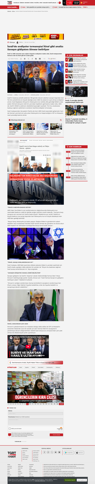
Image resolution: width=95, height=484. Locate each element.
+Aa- (44, 58)
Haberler (9, 11)
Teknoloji (31, 474)
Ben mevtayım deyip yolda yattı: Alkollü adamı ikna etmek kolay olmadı (78, 164)
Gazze (14, 98)
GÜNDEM (22, 2)
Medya (19, 474)
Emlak (8, 476)
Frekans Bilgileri (26, 455)
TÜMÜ (85, 7)
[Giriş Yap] (59, 2)
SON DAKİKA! (12, 7)
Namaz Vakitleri (21, 476)
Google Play (70, 452)
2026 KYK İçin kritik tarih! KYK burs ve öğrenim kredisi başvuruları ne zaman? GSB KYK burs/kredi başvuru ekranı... (78, 158)
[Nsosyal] (35, 59)
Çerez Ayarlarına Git (82, 480)
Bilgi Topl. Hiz (35, 455)
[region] (48, 480)
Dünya (13, 11)
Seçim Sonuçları (32, 469)
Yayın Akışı (31, 476)
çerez (33, 479)
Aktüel (8, 464)
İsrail (9, 98)
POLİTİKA (36, 2)
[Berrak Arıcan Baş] (17, 42)
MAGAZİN (45, 2)
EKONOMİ (27, 2)
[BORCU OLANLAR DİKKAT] (35, 387)
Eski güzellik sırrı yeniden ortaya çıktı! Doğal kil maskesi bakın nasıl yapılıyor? (59, 471)
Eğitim (8, 473)
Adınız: (10, 410)
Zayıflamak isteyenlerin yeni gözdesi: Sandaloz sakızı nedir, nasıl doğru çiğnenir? (59, 476)
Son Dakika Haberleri (33, 471)
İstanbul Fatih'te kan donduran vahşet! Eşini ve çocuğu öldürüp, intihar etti (70, 7)
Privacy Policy (35, 454)
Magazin (19, 471)
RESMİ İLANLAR (52, 2)
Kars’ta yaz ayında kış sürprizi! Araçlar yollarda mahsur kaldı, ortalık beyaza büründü (78, 171)
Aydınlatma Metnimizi (40, 480)
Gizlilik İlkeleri (35, 452)
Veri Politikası (35, 457)
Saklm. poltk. (25, 459)
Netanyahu (33, 102)
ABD (38, 100)
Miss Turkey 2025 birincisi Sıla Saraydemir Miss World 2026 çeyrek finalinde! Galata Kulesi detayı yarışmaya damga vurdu (79, 177)
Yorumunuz (19, 417)
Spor (30, 473)
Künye (24, 452)
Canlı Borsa (9, 466)
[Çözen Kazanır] (35, 37)
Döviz (8, 469)
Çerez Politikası (25, 457)
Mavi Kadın (20, 473)
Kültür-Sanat (20, 466)
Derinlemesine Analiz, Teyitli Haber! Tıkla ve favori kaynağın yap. (33, 362)
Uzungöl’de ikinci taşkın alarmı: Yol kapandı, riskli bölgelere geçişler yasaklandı (38, 7)
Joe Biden (18, 210)
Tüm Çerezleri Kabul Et (70, 480)
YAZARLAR (16, 2)
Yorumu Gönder (56, 434)
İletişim (24, 454)
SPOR (41, 2)
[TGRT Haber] (9, 2)
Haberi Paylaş (14, 58)
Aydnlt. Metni (35, 459)
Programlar (31, 464)
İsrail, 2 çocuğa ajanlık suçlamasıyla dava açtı (52, 469)
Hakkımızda (25, 450)
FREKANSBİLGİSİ (76, 3)
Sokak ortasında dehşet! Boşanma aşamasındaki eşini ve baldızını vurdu (77, 151)
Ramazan (31, 466)
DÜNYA (32, 2)
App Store (80, 452)
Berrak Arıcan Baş (30, 42)
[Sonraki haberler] (61, 120)
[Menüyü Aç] (57, 2)
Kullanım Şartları (36, 450)
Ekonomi (9, 474)
